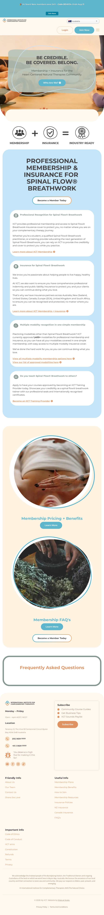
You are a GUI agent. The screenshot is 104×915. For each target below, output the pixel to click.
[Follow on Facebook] (13, 764)
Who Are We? (50, 82)
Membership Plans (64, 782)
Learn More (51, 525)
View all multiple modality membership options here (42, 358)
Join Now (52, 13)
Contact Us (10, 792)
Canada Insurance (64, 812)
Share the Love (12, 797)
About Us (9, 782)
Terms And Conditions (59, 907)
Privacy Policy (41, 907)
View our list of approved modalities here (36, 362)
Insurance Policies (64, 802)
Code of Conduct (13, 839)
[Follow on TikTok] (23, 764)
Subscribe (67, 724)
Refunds (9, 854)
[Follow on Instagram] (18, 764)
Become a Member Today (52, 200)
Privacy (8, 864)
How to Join (60, 792)
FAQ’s (58, 817)
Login (65, 30)
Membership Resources (66, 797)
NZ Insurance (61, 807)
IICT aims (10, 844)
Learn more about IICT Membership (32, 252)
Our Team (10, 787)
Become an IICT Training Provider (31, 401)
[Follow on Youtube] (7, 764)
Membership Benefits (65, 787)
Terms (8, 859)
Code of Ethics (12, 834)
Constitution (11, 849)
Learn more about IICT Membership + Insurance (39, 311)
